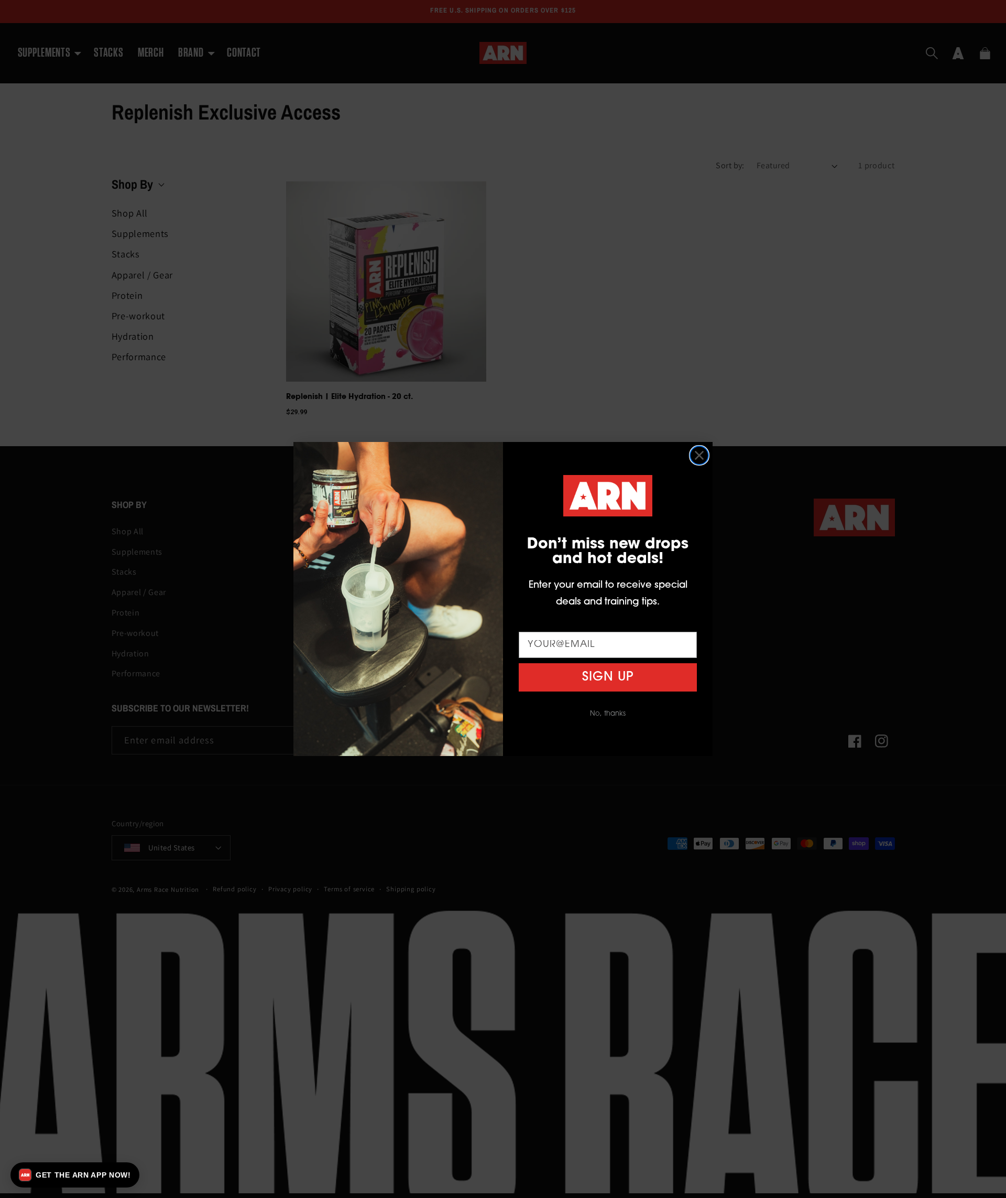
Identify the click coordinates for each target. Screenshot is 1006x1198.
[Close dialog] (699, 455)
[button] (74, 1175)
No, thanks (608, 713)
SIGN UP (607, 677)
